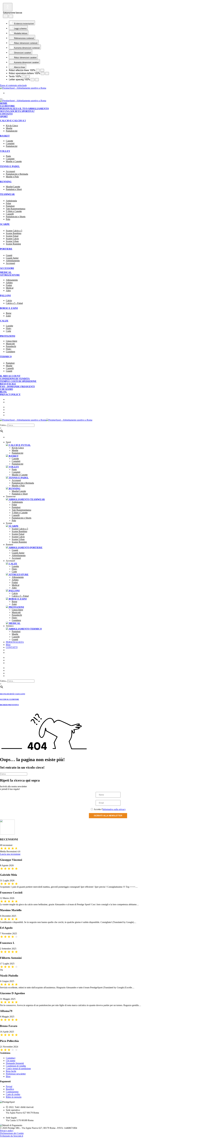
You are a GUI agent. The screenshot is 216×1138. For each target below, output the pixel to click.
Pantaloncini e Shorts (15, 216)
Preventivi (17, 663)
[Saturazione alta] (5, 16)
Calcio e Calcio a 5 (13, 120)
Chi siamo (6, 389)
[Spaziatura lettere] (42, 70)
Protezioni (7, 336)
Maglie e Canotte (14, 161)
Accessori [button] (10, 560)
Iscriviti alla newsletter (108, 816)
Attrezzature (10, 275)
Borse (8, 313)
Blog (3, 392)
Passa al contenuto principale (13, 85)
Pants (8, 156)
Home (3, 103)
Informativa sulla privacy (114, 809)
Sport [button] (8, 442)
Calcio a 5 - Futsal (14, 303)
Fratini (9, 285)
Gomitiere (10, 351)
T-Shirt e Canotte (14, 211)
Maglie (9, 128)
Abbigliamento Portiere (25, 547)
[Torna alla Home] (23, 88)
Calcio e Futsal (19, 445)
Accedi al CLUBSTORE (9, 699)
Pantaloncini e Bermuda (17, 174)
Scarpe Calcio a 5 (14, 230)
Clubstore (7, 106)
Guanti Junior (12, 258)
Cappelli (10, 214)
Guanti (9, 255)
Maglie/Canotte (13, 186)
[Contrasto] (47, 73)
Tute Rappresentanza (15, 208)
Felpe (8, 203)
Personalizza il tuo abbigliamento (24, 108)
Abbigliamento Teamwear (26, 499)
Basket (5, 136)
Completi (10, 143)
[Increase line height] (28, 76)
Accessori (10, 171)
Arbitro (9, 282)
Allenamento (12, 280)
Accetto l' (109, 809)
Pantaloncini (11, 131)
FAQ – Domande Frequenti (17, 386)
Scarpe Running (13, 244)
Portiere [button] (9, 544)
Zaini (8, 316)
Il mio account (10, 376)
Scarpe (13, 526)
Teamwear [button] (11, 496)
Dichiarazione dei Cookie (12, 1133)
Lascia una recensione (10, 854)
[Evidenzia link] (11, 16)
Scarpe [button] (9, 523)
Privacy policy (10, 394)
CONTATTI (11, 647)
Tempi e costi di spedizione (18, 381)
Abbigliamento (13, 260)
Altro (8, 290)
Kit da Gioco (12, 125)
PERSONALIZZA (15, 642)
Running (5, 181)
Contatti (6, 114)
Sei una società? (20, 657)
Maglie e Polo (12, 176)
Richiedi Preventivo (9, 705)
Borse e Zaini (9, 308)
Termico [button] (10, 626)
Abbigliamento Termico (25, 629)
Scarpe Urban (12, 241)
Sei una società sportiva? (17, 111)
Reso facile (8, 384)
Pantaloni (10, 206)
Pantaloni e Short (14, 189)
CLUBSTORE (17, 660)
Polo (8, 219)
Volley (5, 151)
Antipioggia (11, 200)
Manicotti (10, 343)
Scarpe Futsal (12, 236)
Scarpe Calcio (12, 238)
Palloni (5, 295)
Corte (8, 331)
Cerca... (3, 425)
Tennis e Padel (10, 166)
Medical (6, 272)
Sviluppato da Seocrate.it (11, 1136)
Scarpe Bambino (13, 233)
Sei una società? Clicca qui (12, 694)
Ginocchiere (11, 341)
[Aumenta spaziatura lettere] (43, 73)
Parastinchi (11, 346)
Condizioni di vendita (15, 378)
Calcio (9, 300)
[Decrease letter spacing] (32, 79)
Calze (4, 321)
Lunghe (9, 325)
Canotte (9, 141)
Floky (8, 328)
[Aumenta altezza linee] (38, 70)
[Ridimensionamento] (23, 76)
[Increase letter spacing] (37, 79)
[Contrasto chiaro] (7, 7)
